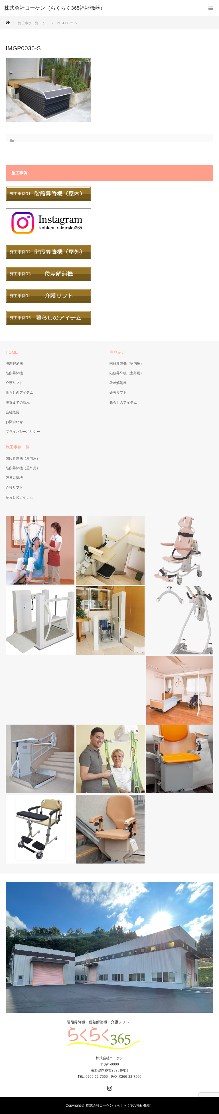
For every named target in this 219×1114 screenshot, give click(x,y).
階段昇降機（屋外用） (23, 468)
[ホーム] (7, 21)
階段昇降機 (14, 373)
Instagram (109, 1087)
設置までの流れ (18, 403)
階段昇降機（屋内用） (23, 458)
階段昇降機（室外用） (127, 373)
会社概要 (12, 412)
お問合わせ (14, 422)
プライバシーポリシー (23, 432)
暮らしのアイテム (19, 393)
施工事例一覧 (28, 23)
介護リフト (14, 383)
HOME (12, 352)
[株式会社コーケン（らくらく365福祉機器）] (101, 8)
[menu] (211, 8)
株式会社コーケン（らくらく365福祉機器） (119, 1105)
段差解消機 (14, 363)
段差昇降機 (14, 478)
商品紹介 (117, 352)
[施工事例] (48, 200)
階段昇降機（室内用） (127, 363)
